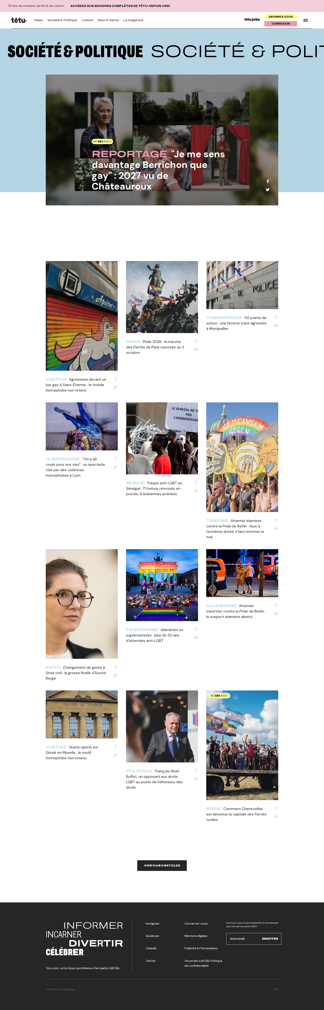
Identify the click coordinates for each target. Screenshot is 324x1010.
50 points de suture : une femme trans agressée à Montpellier (236, 323)
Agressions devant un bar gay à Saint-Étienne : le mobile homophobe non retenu (76, 385)
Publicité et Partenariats (201, 948)
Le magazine (133, 20)
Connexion (281, 23)
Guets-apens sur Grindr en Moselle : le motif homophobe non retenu (72, 752)
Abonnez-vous (281, 16)
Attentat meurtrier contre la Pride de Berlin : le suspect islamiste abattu (236, 611)
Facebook (152, 936)
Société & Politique (62, 20)
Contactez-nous (196, 923)
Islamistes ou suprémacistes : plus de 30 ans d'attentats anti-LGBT (154, 635)
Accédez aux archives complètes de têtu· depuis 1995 (120, 5)
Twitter (151, 961)
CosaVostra (68, 989)
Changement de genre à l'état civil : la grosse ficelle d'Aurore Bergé (76, 673)
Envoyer (270, 938)
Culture (87, 20)
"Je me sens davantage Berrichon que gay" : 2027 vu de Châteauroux (158, 170)
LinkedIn (151, 948)
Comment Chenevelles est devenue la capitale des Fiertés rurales (236, 814)
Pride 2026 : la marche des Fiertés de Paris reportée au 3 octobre (155, 347)
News (38, 20)
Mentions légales (195, 936)
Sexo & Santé (108, 20)
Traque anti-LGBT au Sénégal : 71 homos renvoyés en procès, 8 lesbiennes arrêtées (154, 488)
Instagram (152, 923)
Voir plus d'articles (162, 865)
